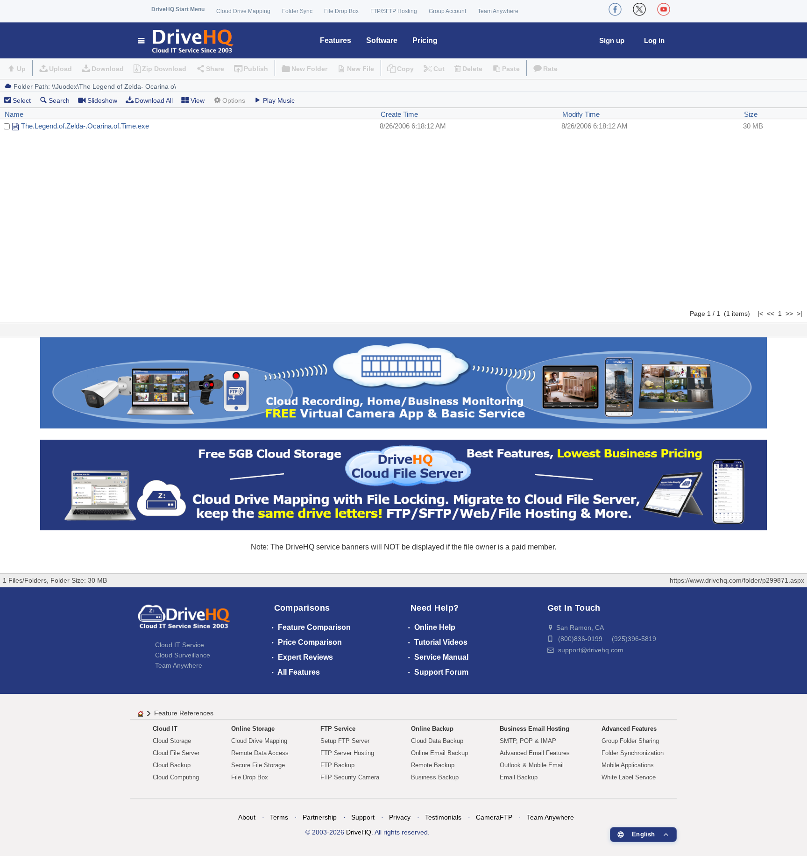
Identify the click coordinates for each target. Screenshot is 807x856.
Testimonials (443, 817)
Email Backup (519, 777)
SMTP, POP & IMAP (528, 740)
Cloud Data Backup (437, 740)
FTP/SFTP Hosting (393, 11)
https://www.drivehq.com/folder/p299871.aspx (737, 580)
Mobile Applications (628, 765)
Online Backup (432, 728)
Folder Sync (297, 11)
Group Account (447, 11)
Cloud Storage (172, 740)
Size (750, 114)
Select (22, 100)
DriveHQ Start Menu (178, 9)
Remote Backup (432, 765)
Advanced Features (629, 728)
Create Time (399, 114)
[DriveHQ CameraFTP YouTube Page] (663, 9)
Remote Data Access (260, 752)
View (198, 100)
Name (14, 114)
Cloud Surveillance (182, 655)
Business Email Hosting (534, 728)
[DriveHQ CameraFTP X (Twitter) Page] (639, 9)
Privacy (400, 817)
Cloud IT (165, 728)
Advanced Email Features (535, 752)
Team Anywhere (498, 11)
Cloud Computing (176, 777)
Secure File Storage (258, 765)
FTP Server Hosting (347, 752)
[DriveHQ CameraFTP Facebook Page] (615, 9)
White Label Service (629, 777)
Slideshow (102, 100)
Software (381, 40)
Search (59, 100)
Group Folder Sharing (630, 740)
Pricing (425, 40)
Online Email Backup (439, 752)
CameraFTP (494, 817)
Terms (279, 817)
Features (335, 40)
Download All (154, 100)
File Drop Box (341, 11)
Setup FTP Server (344, 740)
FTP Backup (337, 765)
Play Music (279, 100)
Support (363, 817)
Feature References (183, 713)
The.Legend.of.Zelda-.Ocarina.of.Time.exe (85, 126)
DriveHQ (358, 832)
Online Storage (253, 728)
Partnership (320, 817)
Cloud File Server (176, 752)
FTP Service (337, 728)
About (246, 817)
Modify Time (581, 114)
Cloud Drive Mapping (243, 11)
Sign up (611, 40)
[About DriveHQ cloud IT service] (184, 621)
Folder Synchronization (633, 752)
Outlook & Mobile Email (532, 765)
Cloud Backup (172, 765)
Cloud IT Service (179, 645)
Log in (654, 40)
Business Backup (435, 777)
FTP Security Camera (349, 777)
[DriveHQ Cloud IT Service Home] (186, 40)
